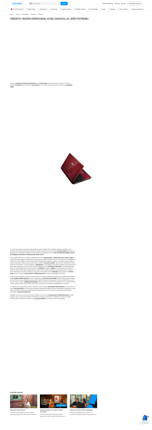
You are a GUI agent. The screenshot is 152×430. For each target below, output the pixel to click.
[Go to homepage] (17, 3)
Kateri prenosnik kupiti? (17, 410)
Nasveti (123, 3)
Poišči (64, 3)
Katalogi (117, 3)
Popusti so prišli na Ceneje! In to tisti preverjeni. (51, 411)
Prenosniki (33, 14)
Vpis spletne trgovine (134, 3)
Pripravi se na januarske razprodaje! (81, 410)
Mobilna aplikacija (108, 3)
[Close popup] (148, 417)
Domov (11, 14)
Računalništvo (25, 14)
